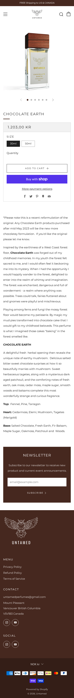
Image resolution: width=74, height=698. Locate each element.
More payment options (37, 189)
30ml (13, 143)
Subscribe (35, 492)
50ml (28, 143)
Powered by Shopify (37, 689)
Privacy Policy (12, 567)
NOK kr (35, 664)
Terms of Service (14, 578)
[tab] (27, 100)
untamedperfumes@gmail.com (24, 597)
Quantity (12, 153)
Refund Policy (12, 572)
